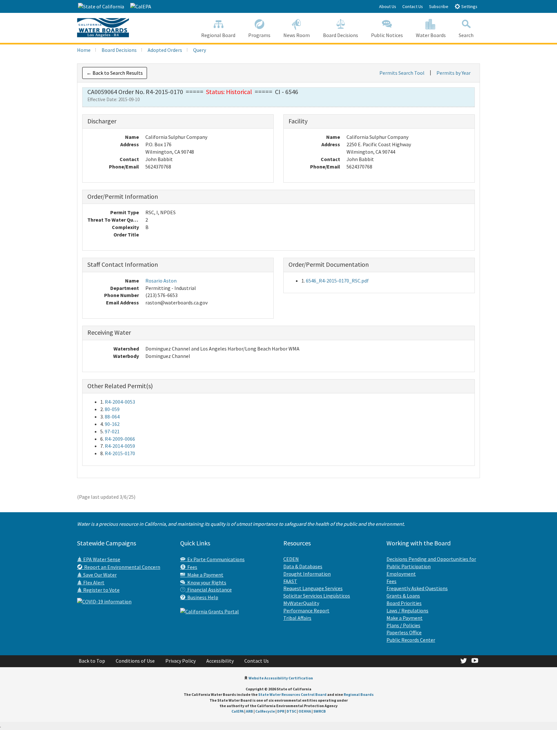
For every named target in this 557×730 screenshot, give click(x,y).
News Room (296, 35)
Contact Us (412, 6)
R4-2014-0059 (120, 446)
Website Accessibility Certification (281, 678)
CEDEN (291, 559)
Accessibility (220, 661)
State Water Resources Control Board (292, 694)
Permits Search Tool (402, 73)
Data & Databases (302, 566)
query (199, 50)
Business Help (201, 597)
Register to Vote (101, 590)
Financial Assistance (208, 589)
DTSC (291, 711)
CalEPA (237, 711)
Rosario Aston (161, 280)
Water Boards (431, 35)
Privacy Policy (180, 661)
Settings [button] (468, 6)
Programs (259, 35)
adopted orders (165, 50)
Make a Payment (204, 575)
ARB (249, 711)
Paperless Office (404, 632)
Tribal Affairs (297, 618)
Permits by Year (453, 73)
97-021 (112, 431)
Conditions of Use (135, 661)
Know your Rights (205, 582)
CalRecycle (265, 711)
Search (466, 35)
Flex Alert (93, 582)
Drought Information (307, 574)
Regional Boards (359, 694)
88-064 (112, 416)
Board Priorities (404, 603)
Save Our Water (99, 575)
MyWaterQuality (301, 603)
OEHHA (304, 711)
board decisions (119, 50)
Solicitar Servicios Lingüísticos (316, 595)
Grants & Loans (403, 595)
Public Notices (387, 35)
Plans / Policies (403, 625)
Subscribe (438, 6)
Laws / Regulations (407, 610)
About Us (387, 6)
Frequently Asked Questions (417, 588)
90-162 (112, 424)
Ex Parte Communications (215, 559)
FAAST (290, 581)
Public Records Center (410, 640)
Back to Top (92, 661)
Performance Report (306, 610)
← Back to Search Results (114, 73)
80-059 (112, 409)
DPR (280, 711)
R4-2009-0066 (120, 439)
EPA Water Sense (101, 559)
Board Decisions (340, 35)
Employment (401, 574)
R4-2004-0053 (120, 402)
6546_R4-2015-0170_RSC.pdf (337, 280)
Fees (191, 567)
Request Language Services (313, 588)
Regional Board (218, 35)
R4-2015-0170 (120, 453)
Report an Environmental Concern (121, 567)
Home (84, 50)
